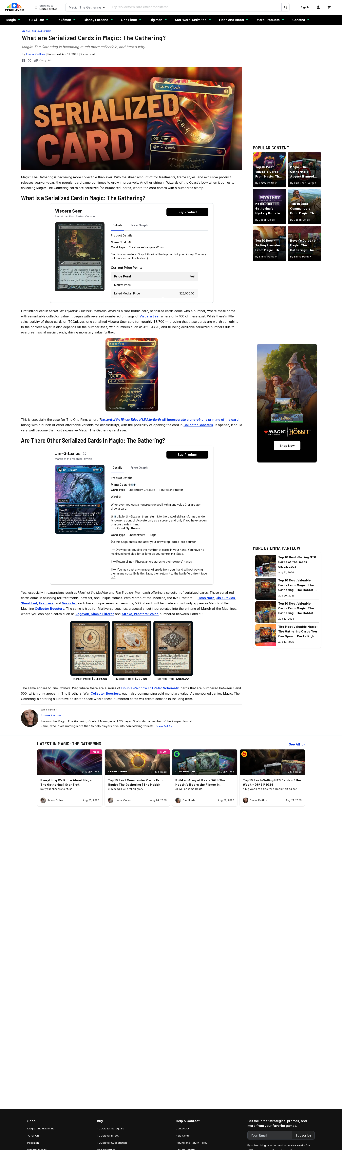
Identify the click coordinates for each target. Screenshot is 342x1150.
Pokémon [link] (33, 1142)
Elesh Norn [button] (206, 598)
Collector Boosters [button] (198, 425)
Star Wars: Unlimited (190, 20)
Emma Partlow (35, 54)
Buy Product (187, 212)
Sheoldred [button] (29, 603)
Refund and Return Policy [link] (191, 1142)
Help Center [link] (183, 1135)
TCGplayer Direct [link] (108, 1135)
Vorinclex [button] (69, 603)
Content (298, 20)
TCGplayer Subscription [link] (112, 1142)
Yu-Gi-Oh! (36, 20)
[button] (285, 7)
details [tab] (117, 225)
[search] (195, 7)
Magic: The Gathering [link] (40, 1128)
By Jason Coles (265, 219)
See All (294, 744)
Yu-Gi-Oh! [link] (33, 1135)
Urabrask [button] (46, 603)
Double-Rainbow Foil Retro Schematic (150, 688)
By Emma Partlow (266, 182)
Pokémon (64, 20)
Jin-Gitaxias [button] (225, 598)
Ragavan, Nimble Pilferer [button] (94, 614)
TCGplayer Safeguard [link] (110, 1128)
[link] (14, 7)
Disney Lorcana (96, 20)
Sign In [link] (305, 7)
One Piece (129, 20)
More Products (268, 20)
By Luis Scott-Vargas (303, 182)
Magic (11, 20)
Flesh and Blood (231, 20)
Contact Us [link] (183, 1128)
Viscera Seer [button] (150, 316)
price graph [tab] (139, 225)
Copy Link (45, 60)
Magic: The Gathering (37, 31)
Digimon (156, 20)
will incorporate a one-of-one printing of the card (169, 420)
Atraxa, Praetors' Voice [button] (140, 614)
